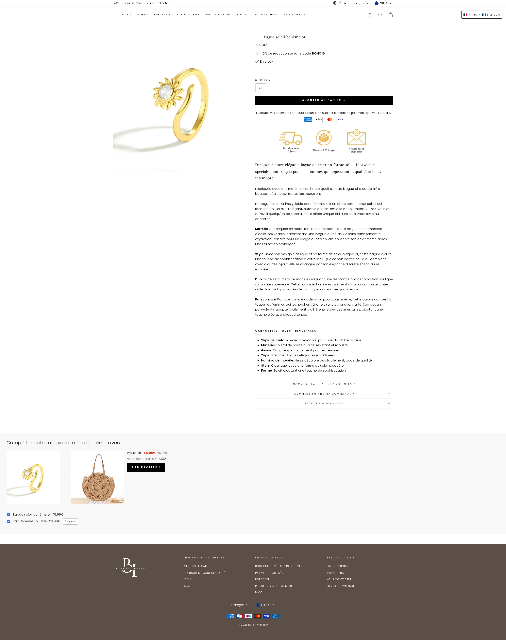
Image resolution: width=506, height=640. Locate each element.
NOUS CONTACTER (339, 579)
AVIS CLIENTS (335, 573)
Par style (162, 14)
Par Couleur (188, 14)
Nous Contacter (157, 3)
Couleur (263, 80)
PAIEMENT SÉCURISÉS (269, 573)
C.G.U (188, 586)
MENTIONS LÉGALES (197, 566)
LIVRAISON (262, 579)
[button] (482, 14)
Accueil (124, 14)
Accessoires (266, 14)
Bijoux (242, 14)
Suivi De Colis (133, 3)
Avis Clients (294, 14)
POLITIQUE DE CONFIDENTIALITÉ (205, 573)
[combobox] (70, 521)
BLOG (259, 592)
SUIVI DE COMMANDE (341, 586)
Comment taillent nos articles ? (324, 384)
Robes (142, 14)
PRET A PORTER (217, 14)
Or (261, 88)
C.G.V (188, 579)
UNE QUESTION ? (337, 566)
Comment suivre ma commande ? (324, 393)
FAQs (116, 3)
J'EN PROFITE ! (145, 467)
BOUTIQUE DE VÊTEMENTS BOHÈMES (278, 566)
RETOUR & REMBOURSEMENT (273, 586)
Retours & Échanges (324, 403)
